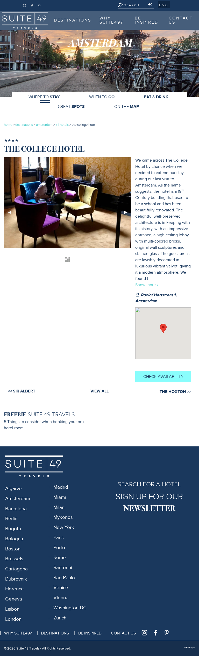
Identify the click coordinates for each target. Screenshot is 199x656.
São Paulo (64, 578)
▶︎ (127, 214)
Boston (12, 549)
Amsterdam (17, 499)
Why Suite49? (111, 20)
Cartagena (16, 569)
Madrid (60, 487)
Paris (58, 538)
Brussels (14, 559)
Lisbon (12, 609)
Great (71, 106)
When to (102, 97)
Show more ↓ (147, 284)
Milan (59, 507)
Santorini (62, 568)
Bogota (13, 529)
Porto (59, 548)
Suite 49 (15, 14)
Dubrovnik (16, 579)
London (13, 619)
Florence (14, 589)
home (8, 125)
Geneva (13, 599)
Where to (44, 97)
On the (126, 106)
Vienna (60, 598)
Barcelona (16, 509)
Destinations (72, 20)
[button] (164, 4)
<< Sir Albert (21, 391)
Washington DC (70, 608)
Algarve (13, 489)
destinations (24, 125)
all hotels (62, 125)
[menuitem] (25, 20)
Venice (60, 588)
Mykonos (63, 517)
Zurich (59, 618)
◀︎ (11, 214)
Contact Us (181, 20)
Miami (59, 497)
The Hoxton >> (175, 391)
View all (99, 391)
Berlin (11, 519)
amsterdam (44, 125)
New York (63, 527)
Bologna (14, 539)
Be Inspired (146, 20)
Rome (59, 558)
